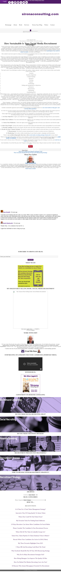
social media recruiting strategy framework (39, 135)
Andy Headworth (31, 39)
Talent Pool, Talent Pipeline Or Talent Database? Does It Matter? (30, 535)
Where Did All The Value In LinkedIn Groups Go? (30, 532)
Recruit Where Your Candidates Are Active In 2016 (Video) (30, 539)
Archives (25, 494)
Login (4, 1)
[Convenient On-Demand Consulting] (30, 412)
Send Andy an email (30, 168)
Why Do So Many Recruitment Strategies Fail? (30, 554)
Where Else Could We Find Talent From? (30, 517)
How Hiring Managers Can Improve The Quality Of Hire (30, 558)
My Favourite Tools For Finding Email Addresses (30, 520)
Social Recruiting (38, 41)
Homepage (8, 25)
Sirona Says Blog (37, 25)
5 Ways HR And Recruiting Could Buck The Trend (30, 547)
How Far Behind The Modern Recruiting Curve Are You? (30, 562)
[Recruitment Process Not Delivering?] (30, 470)
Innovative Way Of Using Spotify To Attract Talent (30, 513)
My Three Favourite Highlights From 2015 (30, 543)
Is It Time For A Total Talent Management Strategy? (30, 509)
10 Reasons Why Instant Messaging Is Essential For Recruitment (30, 566)
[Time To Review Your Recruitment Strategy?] (30, 490)
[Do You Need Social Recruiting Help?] (30, 431)
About (15, 25)
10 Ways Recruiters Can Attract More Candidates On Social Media (30, 524)
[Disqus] (30, 188)
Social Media (29, 41)
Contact (52, 25)
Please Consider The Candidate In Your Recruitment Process (30, 528)
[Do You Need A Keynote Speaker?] (30, 451)
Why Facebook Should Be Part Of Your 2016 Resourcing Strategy (30, 551)
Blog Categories (19, 500)
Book (20, 25)
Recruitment (23, 41)
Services (26, 25)
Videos (46, 25)
